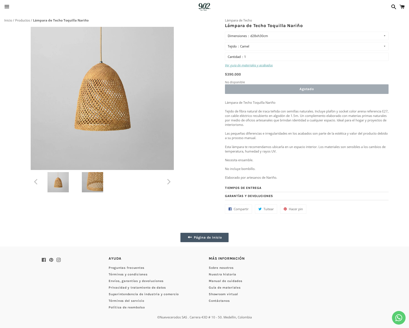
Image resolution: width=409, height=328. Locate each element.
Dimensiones (237, 36)
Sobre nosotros (221, 268)
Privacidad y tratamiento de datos (137, 287)
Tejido (232, 46)
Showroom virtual (223, 294)
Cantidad (234, 57)
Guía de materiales (225, 287)
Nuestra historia (222, 274)
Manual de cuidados (225, 281)
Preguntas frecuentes (126, 268)
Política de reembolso (127, 307)
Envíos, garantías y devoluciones (136, 281)
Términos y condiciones (128, 274)
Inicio (8, 20)
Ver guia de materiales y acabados (249, 65)
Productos (23, 20)
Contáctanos (219, 301)
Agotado (307, 89)
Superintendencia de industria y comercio (144, 294)
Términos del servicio (126, 301)
